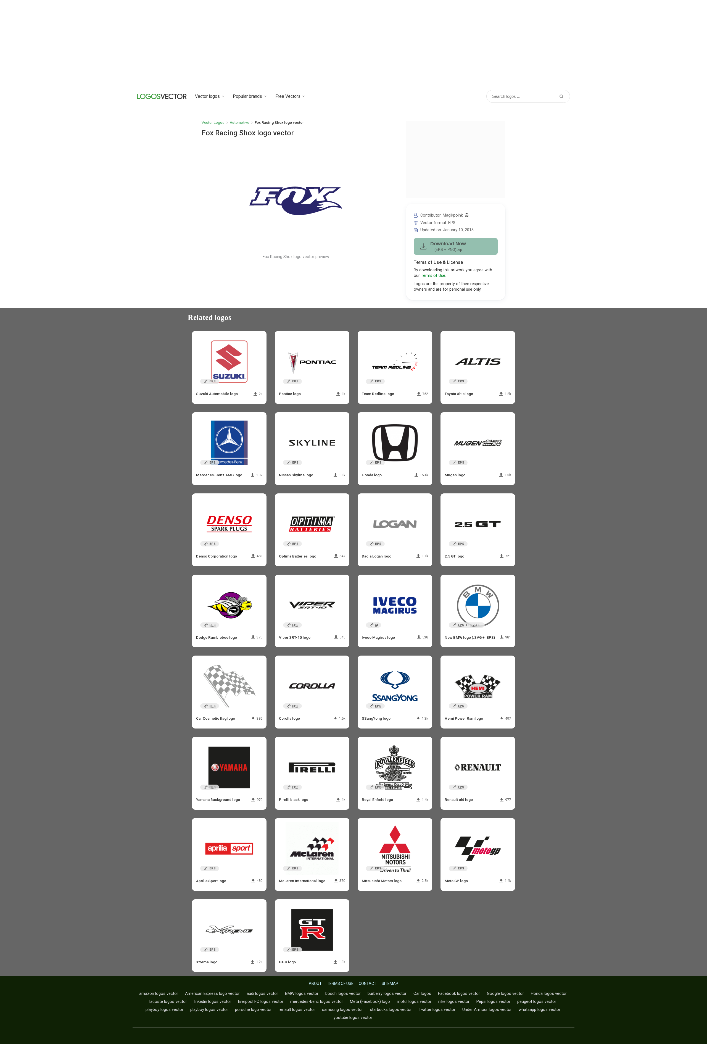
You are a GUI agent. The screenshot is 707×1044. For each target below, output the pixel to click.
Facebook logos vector (459, 993)
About (315, 983)
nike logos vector (453, 1001)
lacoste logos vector (168, 1001)
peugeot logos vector (536, 1001)
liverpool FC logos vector (260, 1001)
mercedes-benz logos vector (316, 1001)
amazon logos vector (158, 993)
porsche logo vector (253, 1009)
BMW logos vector (301, 993)
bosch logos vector (343, 993)
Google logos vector (505, 993)
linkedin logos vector (212, 1001)
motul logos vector (414, 1001)
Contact (367, 983)
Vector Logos (213, 122)
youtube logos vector (353, 1017)
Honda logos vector (549, 993)
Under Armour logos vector (487, 1009)
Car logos (422, 993)
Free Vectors (287, 96)
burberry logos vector (387, 993)
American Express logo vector (212, 993)
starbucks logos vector (391, 1009)
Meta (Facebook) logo (370, 1001)
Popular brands (247, 96)
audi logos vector (262, 993)
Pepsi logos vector (493, 1001)
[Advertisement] (353, 44)
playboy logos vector (164, 1009)
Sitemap (390, 983)
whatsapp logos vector (539, 1009)
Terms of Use (433, 275)
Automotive (239, 122)
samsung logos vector (342, 1009)
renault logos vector (297, 1009)
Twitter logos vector (437, 1009)
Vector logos (207, 96)
